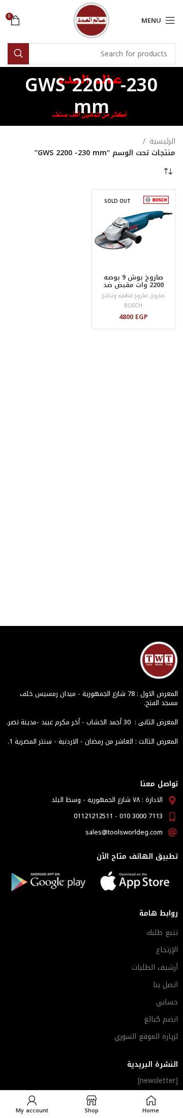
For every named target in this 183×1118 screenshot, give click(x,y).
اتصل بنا (165, 985)
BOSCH (133, 305)
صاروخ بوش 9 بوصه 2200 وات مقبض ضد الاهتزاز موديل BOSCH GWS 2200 (133, 288)
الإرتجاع (167, 950)
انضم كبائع (161, 1019)
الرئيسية (162, 141)
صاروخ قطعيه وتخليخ (125, 295)
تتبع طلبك (162, 932)
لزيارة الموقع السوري (146, 1036)
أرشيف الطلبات (155, 967)
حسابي (167, 1002)
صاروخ (158, 295)
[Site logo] (91, 20)
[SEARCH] (18, 53)
